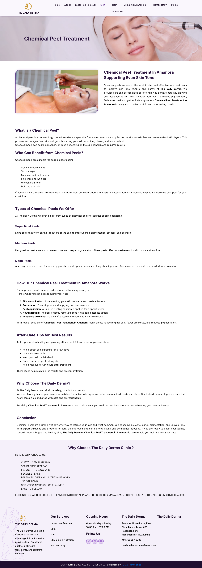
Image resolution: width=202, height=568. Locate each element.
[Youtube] (101, 541)
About (67, 4)
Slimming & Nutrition (135, 4)
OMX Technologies (132, 564)
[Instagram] (89, 541)
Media (174, 4)
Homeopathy (160, 4)
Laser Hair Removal (85, 4)
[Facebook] (95, 541)
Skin (102, 4)
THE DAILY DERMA (28, 12)
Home (57, 4)
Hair (114, 4)
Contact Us (117, 11)
